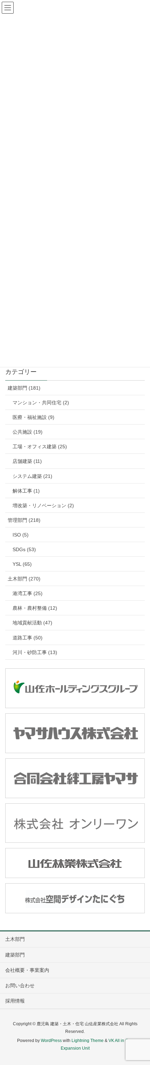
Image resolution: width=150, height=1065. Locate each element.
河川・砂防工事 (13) (35, 652)
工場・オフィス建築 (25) (40, 446)
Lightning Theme (88, 1040)
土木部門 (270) (24, 579)
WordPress (51, 1040)
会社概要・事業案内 (27, 970)
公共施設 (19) (28, 432)
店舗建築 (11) (27, 461)
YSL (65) (22, 564)
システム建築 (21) (32, 476)
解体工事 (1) (26, 491)
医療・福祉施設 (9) (33, 417)
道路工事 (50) (28, 637)
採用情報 (15, 1001)
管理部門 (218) (24, 520)
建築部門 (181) (24, 388)
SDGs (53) (24, 549)
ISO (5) (21, 535)
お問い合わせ (20, 985)
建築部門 (15, 955)
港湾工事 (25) (28, 593)
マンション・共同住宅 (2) (41, 402)
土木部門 (15, 939)
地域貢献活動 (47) (32, 622)
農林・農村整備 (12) (35, 608)
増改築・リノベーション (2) (43, 505)
